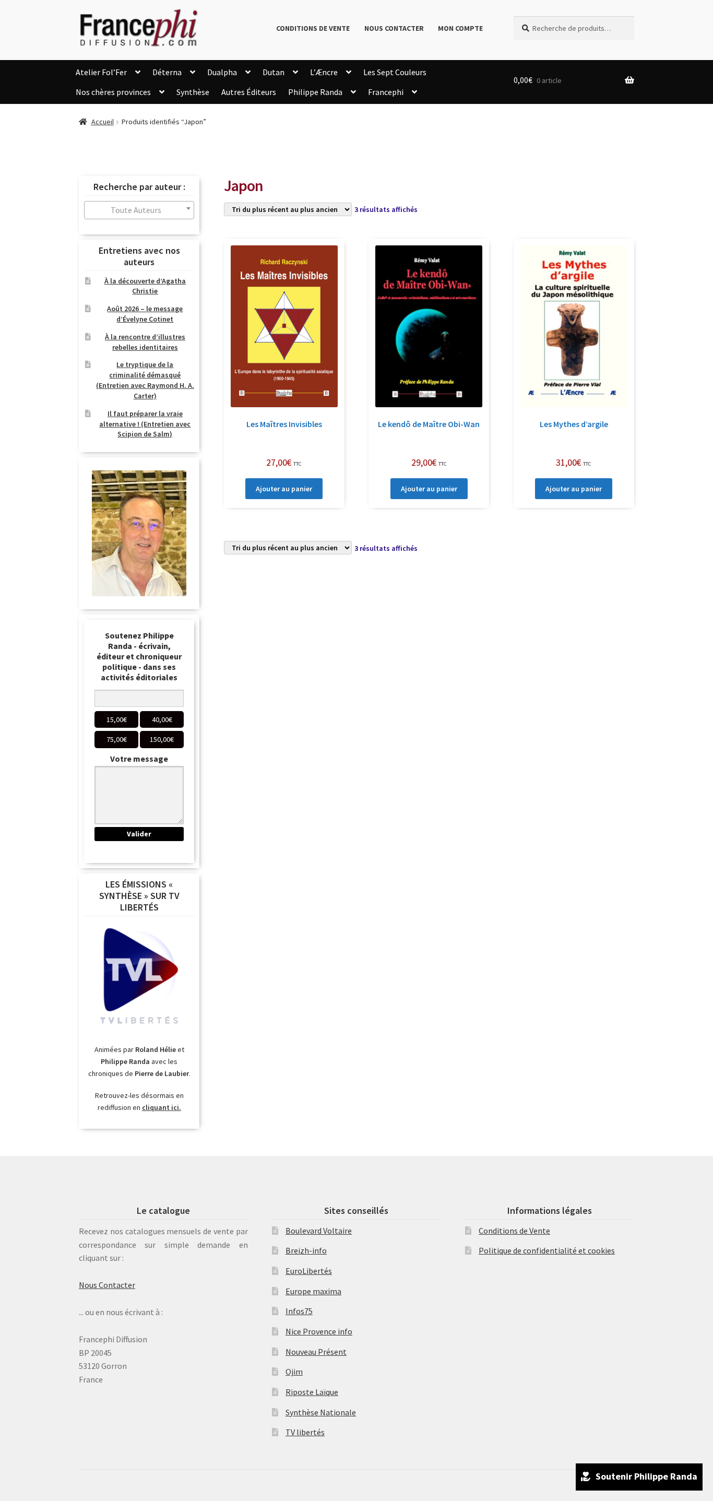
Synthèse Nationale (321, 1412)
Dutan (273, 72)
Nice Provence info (319, 1331)
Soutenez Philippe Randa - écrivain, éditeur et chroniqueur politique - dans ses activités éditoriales (139, 656)
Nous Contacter (394, 28)
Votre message (139, 758)
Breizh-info (306, 1250)
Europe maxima (313, 1291)
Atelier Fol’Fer (101, 72)
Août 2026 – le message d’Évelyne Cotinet (145, 314)
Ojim (294, 1371)
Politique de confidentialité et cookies (547, 1250)
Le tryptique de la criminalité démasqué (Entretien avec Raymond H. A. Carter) (145, 380)
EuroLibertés (309, 1271)
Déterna (167, 72)
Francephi (385, 92)
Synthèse (192, 92)
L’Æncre (324, 72)
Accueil (102, 121)
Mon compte (460, 28)
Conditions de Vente (313, 28)
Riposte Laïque (312, 1392)
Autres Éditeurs (248, 92)
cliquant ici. (161, 1107)
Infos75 (299, 1311)
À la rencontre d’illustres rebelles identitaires (145, 342)
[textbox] (139, 210)
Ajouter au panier (284, 488)
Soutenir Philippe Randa (646, 1476)
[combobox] (139, 210)
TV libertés (305, 1432)
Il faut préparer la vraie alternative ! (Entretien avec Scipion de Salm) (145, 424)
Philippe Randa (315, 92)
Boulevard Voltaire (319, 1230)
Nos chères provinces (113, 92)
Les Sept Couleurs (394, 72)
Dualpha (222, 72)
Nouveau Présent (316, 1351)
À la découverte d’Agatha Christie (145, 286)
